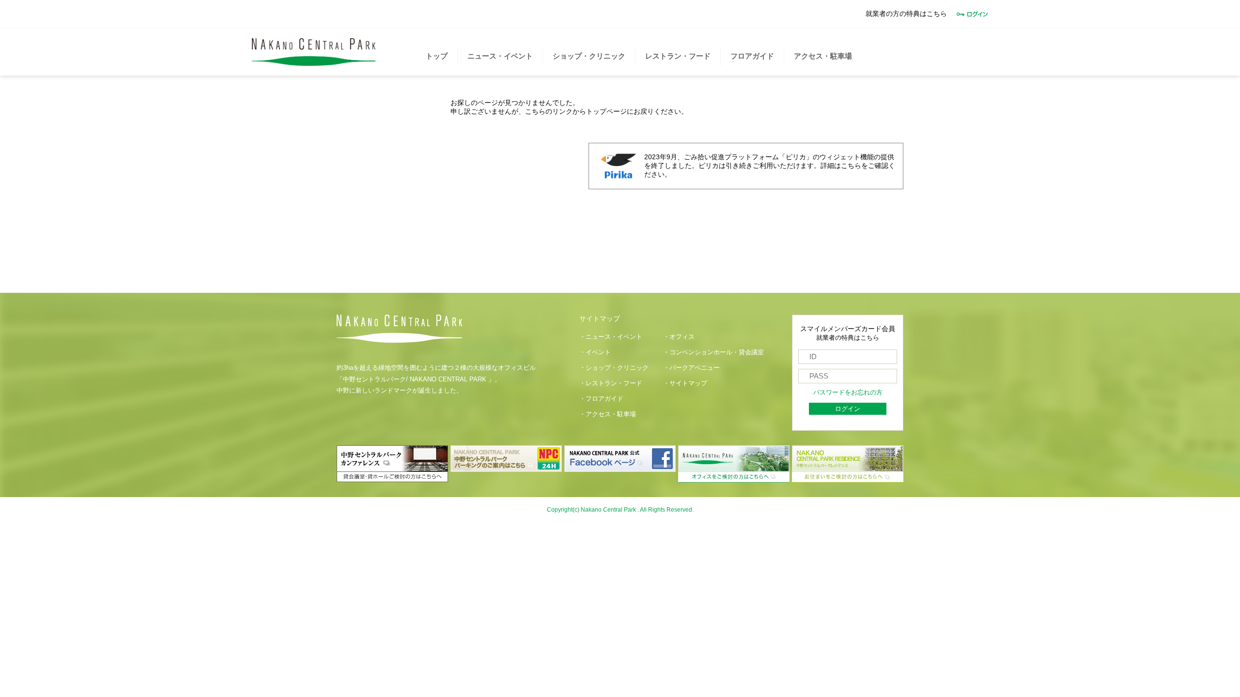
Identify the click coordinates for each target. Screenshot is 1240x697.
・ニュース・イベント (610, 336)
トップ (437, 56)
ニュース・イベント (500, 56)
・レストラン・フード (610, 383)
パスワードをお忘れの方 (848, 392)
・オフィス (679, 336)
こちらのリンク (549, 111)
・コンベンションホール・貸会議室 (713, 352)
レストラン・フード (678, 56)
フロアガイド (752, 56)
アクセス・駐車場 (823, 56)
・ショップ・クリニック (614, 367)
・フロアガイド (601, 398)
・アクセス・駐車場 (607, 414)
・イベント (595, 352)
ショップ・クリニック (589, 56)
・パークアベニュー (691, 367)
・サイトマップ (685, 383)
